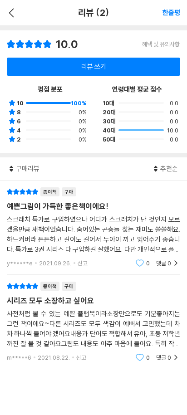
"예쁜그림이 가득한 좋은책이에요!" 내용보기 (93, 227)
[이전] (10, 12)
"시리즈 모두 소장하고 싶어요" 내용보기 (93, 322)
